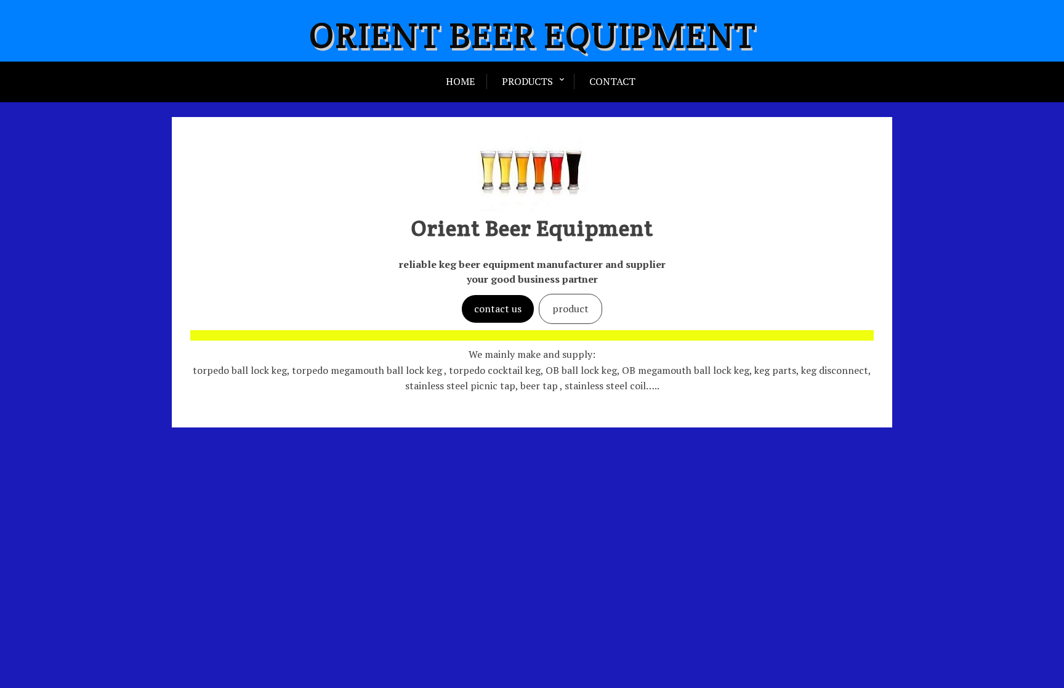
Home (460, 81)
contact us (498, 308)
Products (527, 81)
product (570, 308)
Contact (612, 81)
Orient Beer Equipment (532, 35)
